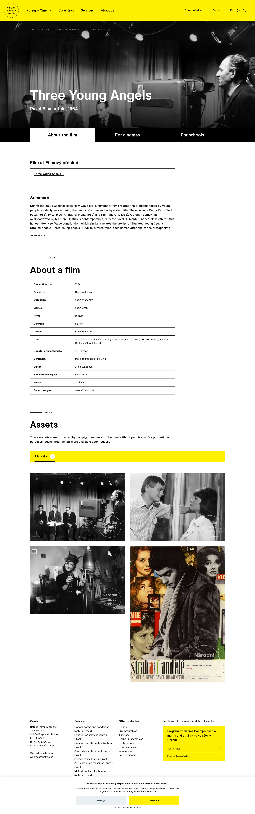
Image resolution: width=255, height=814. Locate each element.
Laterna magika (128, 747)
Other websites (193, 10)
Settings (101, 800)
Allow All (154, 800)
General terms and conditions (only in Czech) (91, 729)
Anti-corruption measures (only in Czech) (93, 765)
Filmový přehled (128, 731)
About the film (62, 135)
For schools (192, 135)
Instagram (183, 721)
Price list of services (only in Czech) (91, 737)
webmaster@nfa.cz (41, 757)
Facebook (168, 721)
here (139, 807)
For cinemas (127, 135)
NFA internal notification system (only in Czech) (93, 773)
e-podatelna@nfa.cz (42, 745)
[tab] (45, 456)
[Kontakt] (238, 10)
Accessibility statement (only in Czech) (92, 753)
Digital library (126, 743)
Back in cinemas (128, 755)
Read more (38, 235)
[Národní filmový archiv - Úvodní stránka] (11, 10)
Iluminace (124, 735)
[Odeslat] (216, 748)
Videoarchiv (125, 751)
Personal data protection (178, 756)
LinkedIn (209, 721)
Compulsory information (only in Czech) (93, 745)
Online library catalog (131, 739)
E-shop (217, 10)
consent (142, 788)
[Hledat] (244, 10)
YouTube (196, 721)
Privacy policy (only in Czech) (91, 759)
